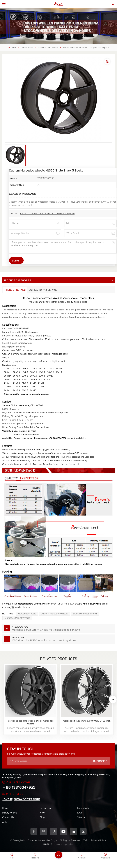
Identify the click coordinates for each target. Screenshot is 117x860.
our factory (45, 808)
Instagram (53, 831)
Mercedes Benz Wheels (48, 48)
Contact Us (8, 817)
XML (4, 822)
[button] (113, 699)
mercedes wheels (27, 613)
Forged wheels (84, 808)
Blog (42, 817)
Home (13, 48)
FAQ (79, 812)
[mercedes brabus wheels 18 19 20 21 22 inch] (86, 691)
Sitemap (81, 817)
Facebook (33, 831)
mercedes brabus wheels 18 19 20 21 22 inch (86, 720)
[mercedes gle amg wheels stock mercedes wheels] (30, 691)
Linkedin (73, 831)
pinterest (43, 831)
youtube (63, 831)
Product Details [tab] (15, 289)
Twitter (83, 831)
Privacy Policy (98, 840)
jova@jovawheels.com (21, 799)
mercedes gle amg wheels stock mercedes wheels (30, 722)
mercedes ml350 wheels (17, 618)
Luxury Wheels (27, 48)
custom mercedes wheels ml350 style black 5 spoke (47, 213)
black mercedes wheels (85, 613)
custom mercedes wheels (54, 613)
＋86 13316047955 (18, 787)
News (42, 812)
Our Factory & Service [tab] (43, 289)
